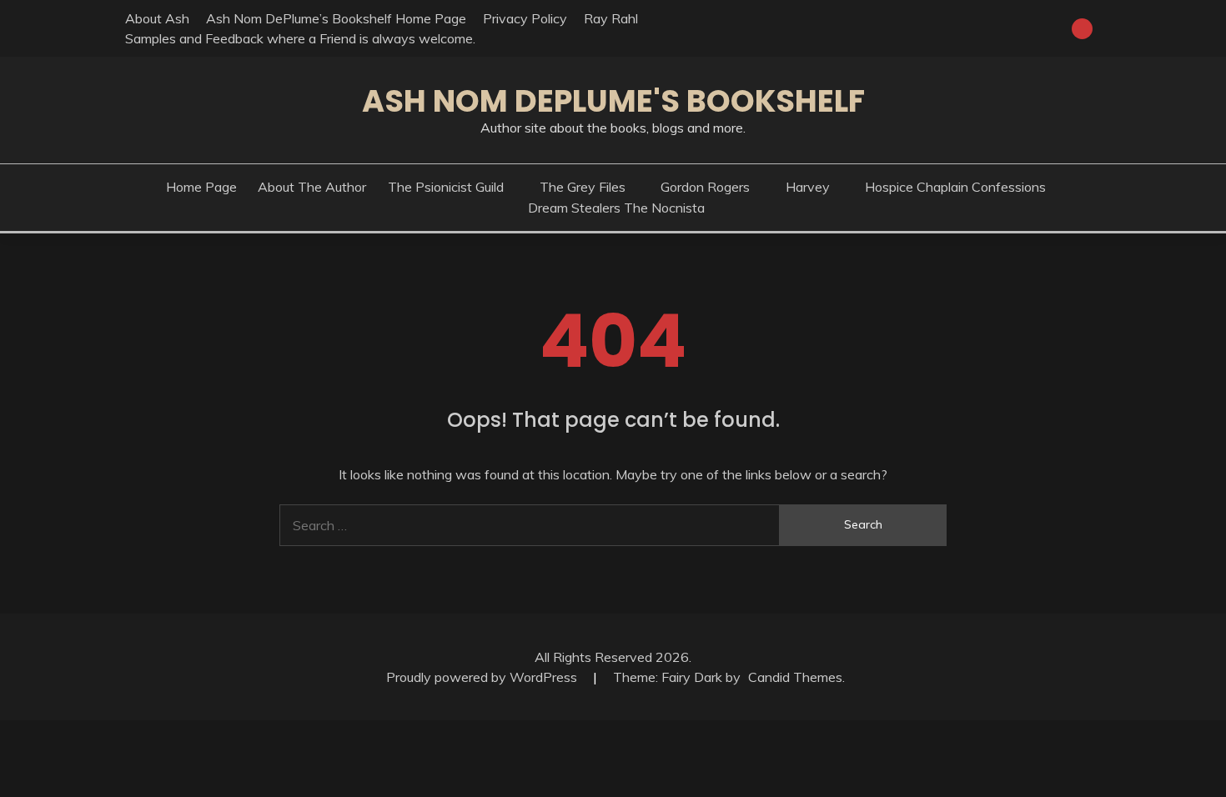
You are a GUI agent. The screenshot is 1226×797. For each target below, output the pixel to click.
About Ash (157, 18)
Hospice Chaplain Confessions (955, 186)
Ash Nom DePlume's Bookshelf (613, 101)
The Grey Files (583, 186)
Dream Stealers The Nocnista (616, 207)
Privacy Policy (525, 18)
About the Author (312, 186)
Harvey (808, 186)
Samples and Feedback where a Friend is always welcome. (300, 38)
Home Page (201, 186)
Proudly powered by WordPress (483, 677)
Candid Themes (795, 677)
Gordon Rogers (705, 186)
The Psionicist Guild (446, 186)
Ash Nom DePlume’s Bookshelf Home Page (336, 18)
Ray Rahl (611, 18)
